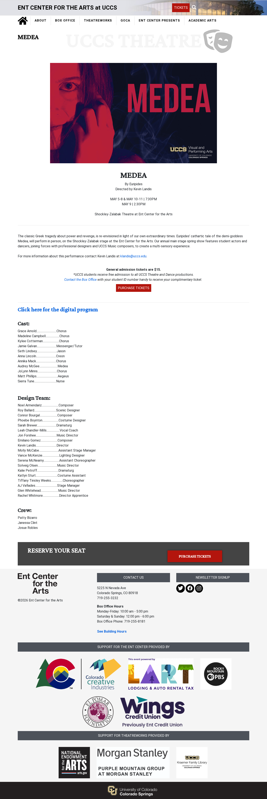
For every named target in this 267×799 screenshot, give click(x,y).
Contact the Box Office (80, 280)
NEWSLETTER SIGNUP (213, 577)
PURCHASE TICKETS (133, 288)
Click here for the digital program (58, 309)
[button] (194, 7)
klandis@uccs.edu (133, 256)
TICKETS (181, 8)
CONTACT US (133, 577)
